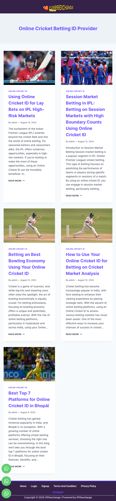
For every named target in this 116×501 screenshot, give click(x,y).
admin (14, 122)
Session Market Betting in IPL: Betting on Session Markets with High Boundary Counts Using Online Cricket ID (85, 115)
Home (23, 486)
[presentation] (29, 68)
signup (45, 486)
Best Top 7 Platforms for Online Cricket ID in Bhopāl (29, 399)
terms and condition (65, 486)
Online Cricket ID (17, 91)
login (34, 486)
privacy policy (88, 486)
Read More (16, 180)
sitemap (58, 492)
